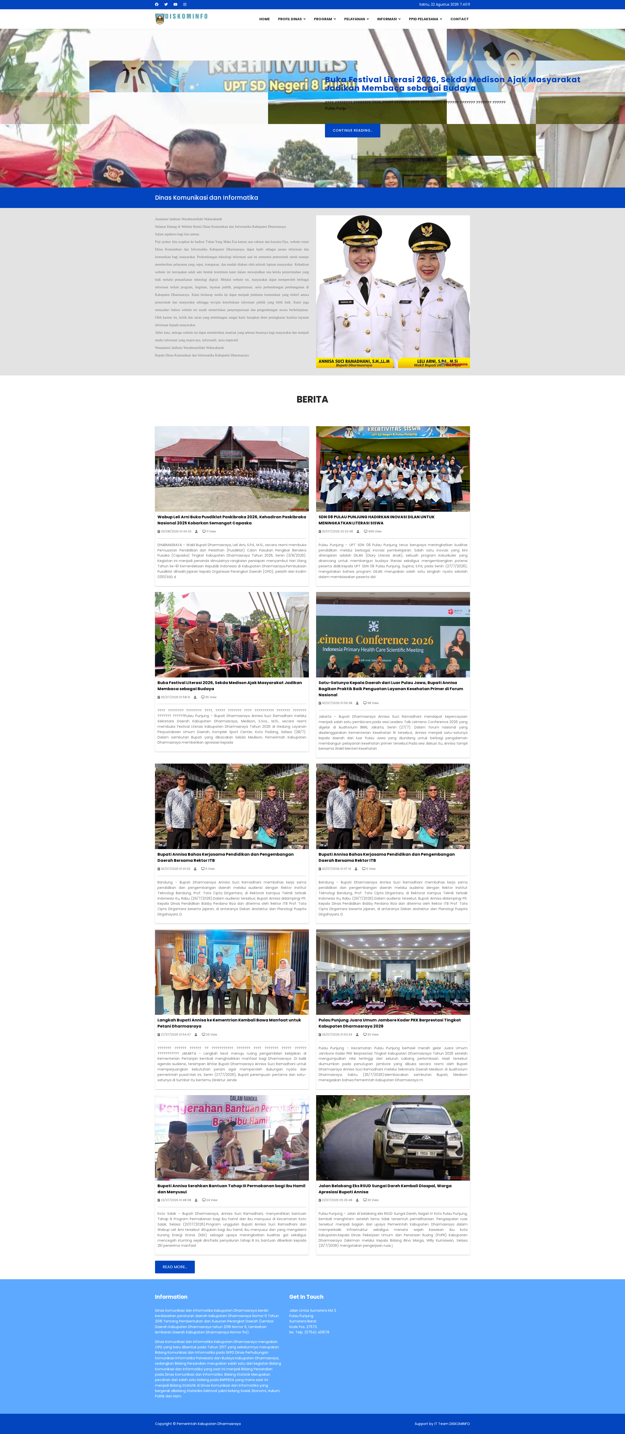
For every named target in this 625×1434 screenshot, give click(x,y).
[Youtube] (175, 4)
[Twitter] (166, 4)
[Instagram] (184, 4)
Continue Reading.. (197, 134)
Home (264, 19)
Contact (459, 19)
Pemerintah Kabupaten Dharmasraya (209, 1423)
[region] (312, 108)
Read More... (175, 1267)
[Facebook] (156, 4)
